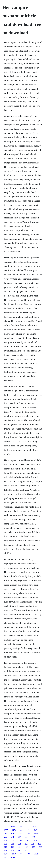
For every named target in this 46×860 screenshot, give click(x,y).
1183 (13, 857)
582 (5, 833)
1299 (19, 847)
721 (32, 850)
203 (5, 837)
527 (13, 840)
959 (12, 847)
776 (5, 827)
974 (12, 837)
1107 (27, 840)
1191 (28, 833)
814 (26, 850)
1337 (13, 827)
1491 (21, 827)
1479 (14, 830)
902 (21, 830)
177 (28, 830)
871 (5, 850)
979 (33, 847)
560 (19, 837)
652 (19, 850)
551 (34, 827)
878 (33, 837)
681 (26, 847)
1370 (6, 840)
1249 (35, 830)
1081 (36, 854)
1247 (6, 854)
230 (32, 844)
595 (40, 847)
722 (12, 844)
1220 (26, 837)
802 (12, 850)
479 (21, 854)
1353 (14, 854)
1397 (6, 830)
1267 (20, 833)
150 (19, 844)
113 (5, 847)
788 (20, 840)
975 (39, 844)
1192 (13, 833)
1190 (36, 833)
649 (5, 857)
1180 (28, 854)
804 (5, 844)
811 (28, 827)
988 (26, 844)
